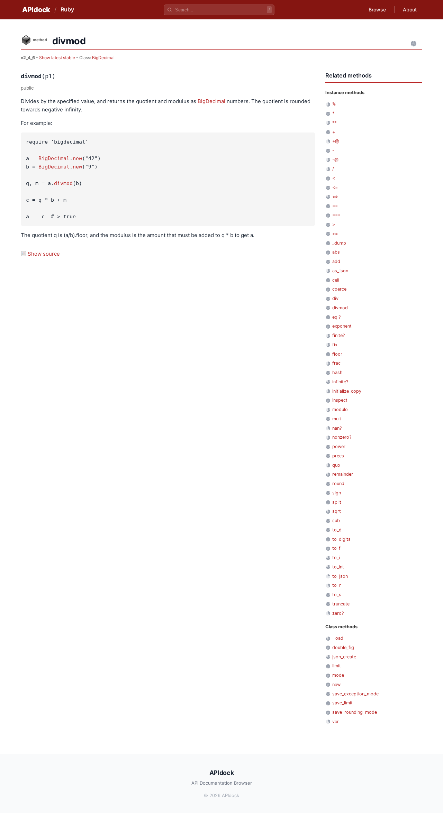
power (338, 446)
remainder (342, 474)
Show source (44, 253)
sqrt (336, 511)
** (334, 122)
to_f (336, 548)
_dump (339, 243)
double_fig (343, 647)
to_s (336, 594)
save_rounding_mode (354, 712)
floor (337, 354)
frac (336, 363)
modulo (340, 409)
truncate (341, 603)
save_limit (342, 702)
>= (335, 233)
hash (337, 372)
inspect (339, 400)
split (336, 502)
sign (336, 492)
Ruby (67, 9)
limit (336, 665)
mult (336, 418)
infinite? (340, 381)
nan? (337, 428)
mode (338, 675)
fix (334, 344)
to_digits (341, 539)
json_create (344, 656)
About (410, 9)
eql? (336, 317)
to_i (336, 557)
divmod (63, 183)
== (335, 206)
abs (336, 252)
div (335, 298)
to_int (338, 566)
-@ (335, 159)
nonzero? (341, 437)
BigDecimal (103, 57)
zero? (338, 613)
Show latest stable (57, 57)
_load (337, 638)
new (77, 158)
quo (336, 465)
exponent (342, 326)
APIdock (36, 10)
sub (336, 520)
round (338, 483)
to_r (336, 585)
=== (336, 215)
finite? (338, 335)
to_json (340, 576)
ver (335, 721)
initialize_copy (346, 391)
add (336, 261)
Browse (377, 9)
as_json (340, 270)
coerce (339, 289)
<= (335, 187)
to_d (337, 529)
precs (338, 455)
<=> (335, 196)
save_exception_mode (355, 693)
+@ (335, 141)
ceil (335, 280)
